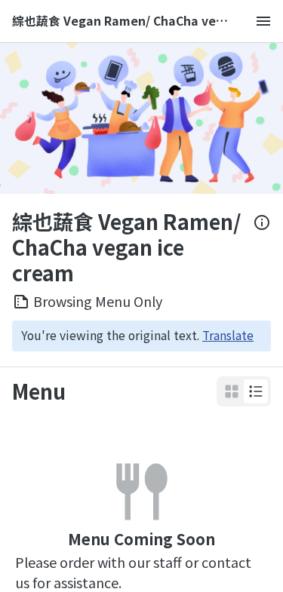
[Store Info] (261, 247)
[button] (256, 391)
